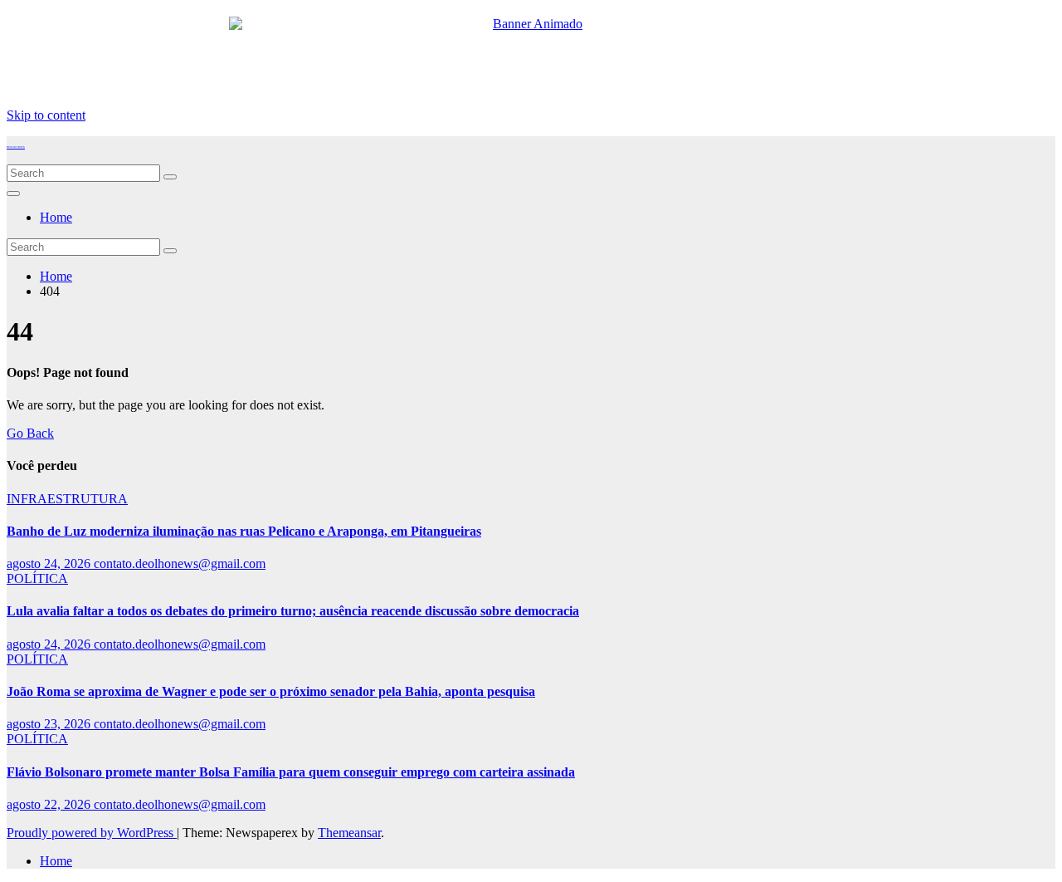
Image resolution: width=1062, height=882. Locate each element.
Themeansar (349, 833)
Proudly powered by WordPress (92, 833)
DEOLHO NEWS (16, 147)
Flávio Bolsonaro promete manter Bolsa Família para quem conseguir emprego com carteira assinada (291, 772)
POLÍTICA (37, 578)
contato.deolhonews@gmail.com (180, 563)
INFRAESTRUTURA (67, 499)
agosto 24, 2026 (50, 563)
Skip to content (46, 115)
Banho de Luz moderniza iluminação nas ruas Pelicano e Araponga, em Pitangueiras (244, 531)
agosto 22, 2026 (50, 804)
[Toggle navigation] (13, 193)
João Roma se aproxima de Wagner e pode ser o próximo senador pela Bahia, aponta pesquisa (271, 691)
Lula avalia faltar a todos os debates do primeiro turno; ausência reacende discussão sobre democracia (293, 611)
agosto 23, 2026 (50, 724)
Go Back (30, 433)
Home (56, 217)
